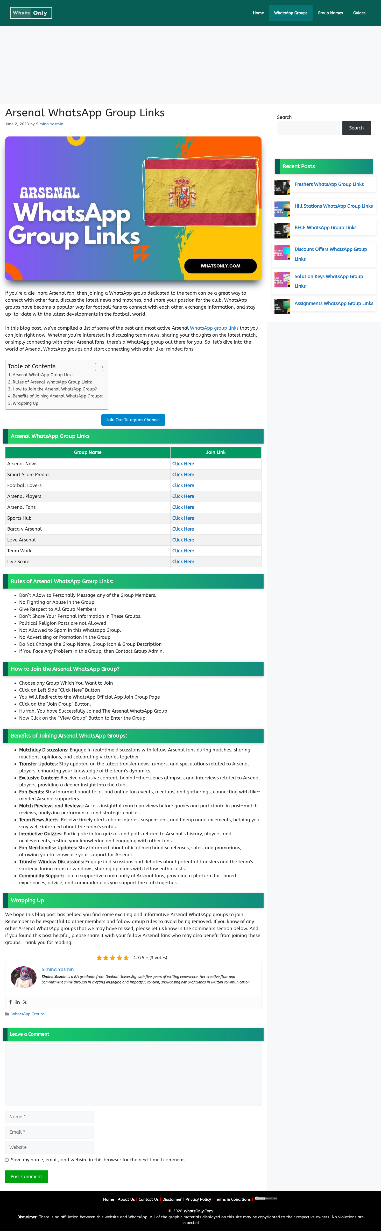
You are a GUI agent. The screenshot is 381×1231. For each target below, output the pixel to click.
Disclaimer (172, 1199)
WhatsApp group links (214, 328)
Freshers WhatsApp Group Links (329, 184)
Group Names (330, 13)
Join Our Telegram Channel (133, 419)
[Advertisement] (190, 64)
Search (284, 117)
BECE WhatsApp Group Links (325, 227)
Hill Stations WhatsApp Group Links (334, 206)
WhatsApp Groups (290, 13)
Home (258, 13)
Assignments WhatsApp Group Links (334, 303)
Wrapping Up (25, 403)
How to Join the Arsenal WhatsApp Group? (55, 389)
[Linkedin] (17, 1002)
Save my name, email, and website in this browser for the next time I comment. (98, 1160)
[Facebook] (10, 1002)
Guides (359, 13)
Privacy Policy (198, 1199)
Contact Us (149, 1199)
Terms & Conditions (233, 1199)
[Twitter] (25, 1002)
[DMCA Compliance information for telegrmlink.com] (266, 1199)
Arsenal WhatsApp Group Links (43, 374)
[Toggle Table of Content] (97, 367)
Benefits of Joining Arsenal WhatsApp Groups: (58, 396)
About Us (126, 1199)
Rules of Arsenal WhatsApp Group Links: (52, 382)
